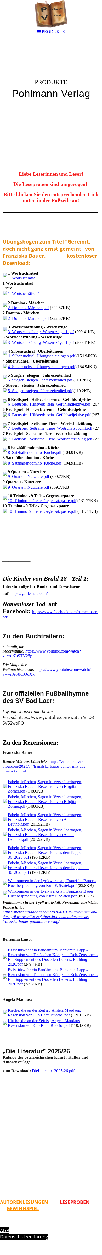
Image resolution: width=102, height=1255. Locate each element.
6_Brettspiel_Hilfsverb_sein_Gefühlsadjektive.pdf (49, 404)
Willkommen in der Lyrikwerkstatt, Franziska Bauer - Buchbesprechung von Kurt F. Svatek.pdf (52, 883)
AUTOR (8, 1202)
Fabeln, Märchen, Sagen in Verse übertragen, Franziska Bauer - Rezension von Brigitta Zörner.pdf (45, 786)
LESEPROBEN (75, 1202)
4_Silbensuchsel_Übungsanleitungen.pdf (41, 356)
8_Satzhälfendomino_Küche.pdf (34, 452)
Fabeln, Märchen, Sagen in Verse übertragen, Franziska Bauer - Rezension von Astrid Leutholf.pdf (45, 819)
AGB (4, 1230)
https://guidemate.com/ (29, 593)
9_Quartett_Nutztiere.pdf (28, 476)
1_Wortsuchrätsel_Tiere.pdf (30, 278)
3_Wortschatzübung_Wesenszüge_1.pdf (41, 332)
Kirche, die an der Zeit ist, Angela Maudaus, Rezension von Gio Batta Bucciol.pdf (44, 1012)
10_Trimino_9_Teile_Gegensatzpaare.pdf (42, 500)
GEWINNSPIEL (23, 1208)
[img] (51, 80)
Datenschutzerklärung (24, 1237)
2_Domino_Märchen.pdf (28, 307)
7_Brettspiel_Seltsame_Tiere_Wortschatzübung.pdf (50, 428)
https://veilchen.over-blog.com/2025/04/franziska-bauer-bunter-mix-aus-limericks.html (45, 766)
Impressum (12, 1224)
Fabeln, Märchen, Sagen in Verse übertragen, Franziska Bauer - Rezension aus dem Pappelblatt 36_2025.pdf (48, 852)
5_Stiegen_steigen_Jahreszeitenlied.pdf (40, 380)
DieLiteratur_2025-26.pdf (53, 1071)
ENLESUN (27, 1202)
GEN (43, 1202)
